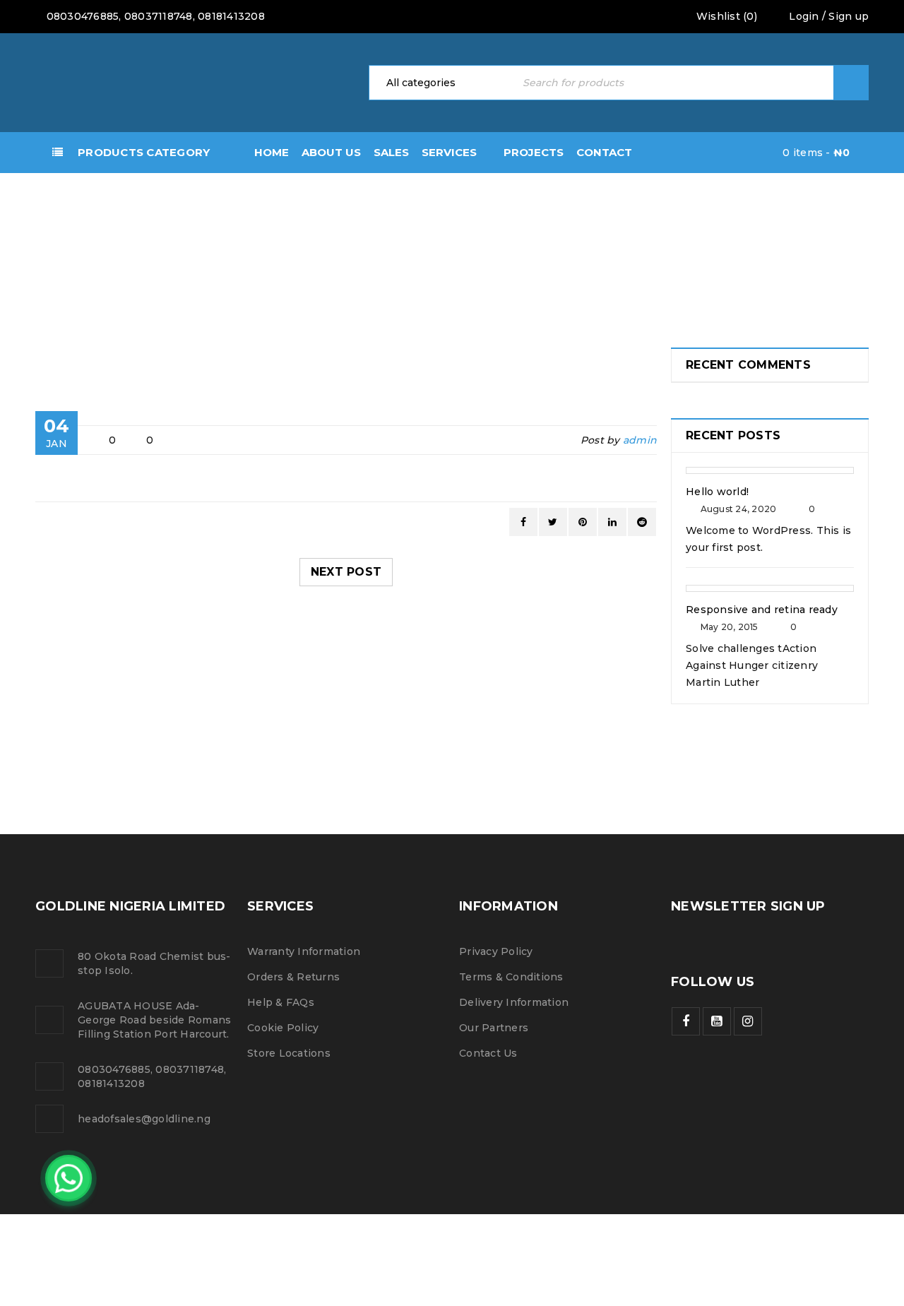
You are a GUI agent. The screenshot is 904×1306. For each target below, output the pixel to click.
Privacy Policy (496, 951)
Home (35, 226)
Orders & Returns (293, 976)
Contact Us (488, 1053)
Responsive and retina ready (762, 609)
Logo (35, 257)
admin (640, 440)
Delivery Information (514, 1002)
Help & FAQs (280, 1002)
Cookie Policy (283, 1027)
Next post (346, 571)
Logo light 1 (87, 750)
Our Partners (493, 1027)
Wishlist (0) (725, 16)
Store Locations (289, 1053)
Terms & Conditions (511, 976)
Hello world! (717, 491)
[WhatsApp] (68, 1178)
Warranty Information (303, 951)
